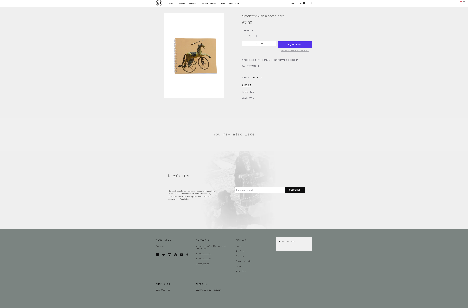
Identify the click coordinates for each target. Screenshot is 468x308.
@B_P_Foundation (288, 241)
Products (193, 4)
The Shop (181, 4)
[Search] (311, 3)
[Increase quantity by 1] (256, 36)
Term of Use (241, 271)
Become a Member (209, 4)
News (223, 4)
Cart (302, 3)
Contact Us (234, 4)
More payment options (295, 51)
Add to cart (259, 44)
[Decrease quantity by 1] (243, 36)
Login (292, 3)
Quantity (247, 31)
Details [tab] (246, 85)
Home (171, 4)
